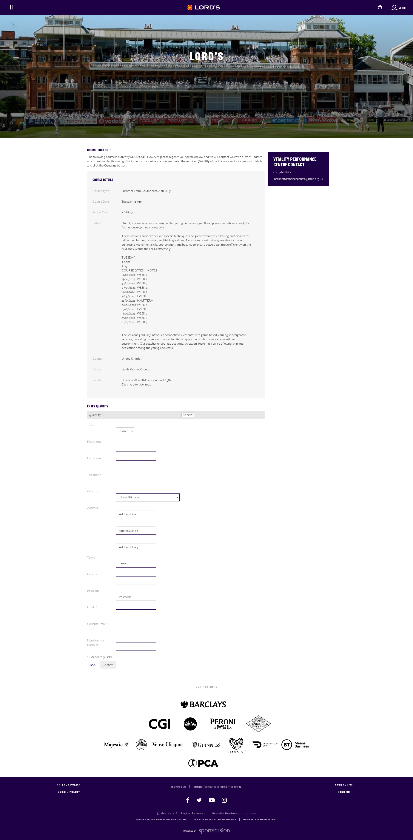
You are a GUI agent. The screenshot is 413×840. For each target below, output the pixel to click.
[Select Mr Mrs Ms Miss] (125, 431)
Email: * (92, 607)
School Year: (100, 212)
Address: (93, 508)
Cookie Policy (69, 792)
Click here (128, 384)
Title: (90, 425)
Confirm (108, 665)
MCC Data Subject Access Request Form (215, 819)
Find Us (344, 792)
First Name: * (95, 441)
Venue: (97, 369)
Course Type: (101, 191)
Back (93, 665)
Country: (98, 358)
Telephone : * (95, 474)
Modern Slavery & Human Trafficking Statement (162, 819)
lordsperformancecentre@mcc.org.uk (298, 178)
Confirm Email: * (97, 624)
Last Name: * (95, 458)
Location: (98, 380)
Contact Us (344, 784)
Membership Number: (95, 642)
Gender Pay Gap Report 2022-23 (260, 819)
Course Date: (100, 201)
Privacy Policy (69, 784)
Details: (97, 223)
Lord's (206, 57)
